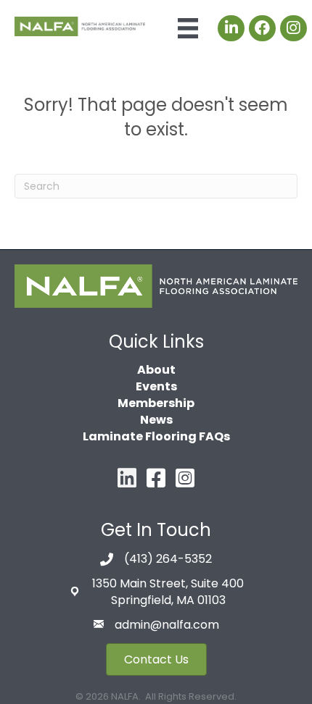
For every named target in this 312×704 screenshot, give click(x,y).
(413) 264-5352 (168, 558)
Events (156, 386)
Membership (156, 403)
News (156, 419)
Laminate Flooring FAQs (156, 436)
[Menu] (188, 28)
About (156, 369)
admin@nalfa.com (167, 624)
